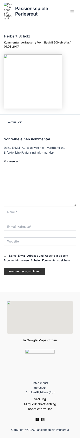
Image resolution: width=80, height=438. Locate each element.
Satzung (40, 399)
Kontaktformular (40, 409)
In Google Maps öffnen (40, 340)
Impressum (40, 387)
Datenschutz (40, 383)
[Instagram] (43, 419)
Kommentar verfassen (19, 42)
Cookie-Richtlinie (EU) (40, 392)
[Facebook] (37, 419)
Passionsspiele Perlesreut (31, 11)
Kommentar (12, 161)
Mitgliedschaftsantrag (40, 404)
